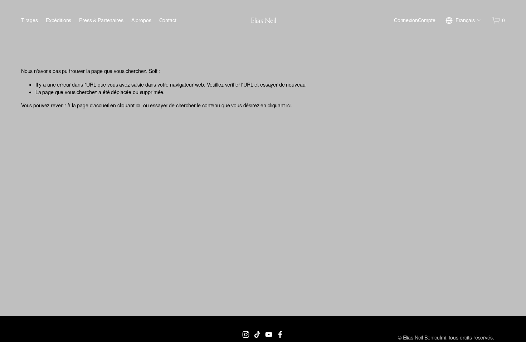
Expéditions (58, 20)
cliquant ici (128, 105)
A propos (141, 20)
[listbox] (463, 20)
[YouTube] (268, 334)
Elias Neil (263, 20)
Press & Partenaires (101, 20)
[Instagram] (245, 334)
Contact (167, 20)
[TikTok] (257, 334)
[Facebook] (280, 334)
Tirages (29, 20)
